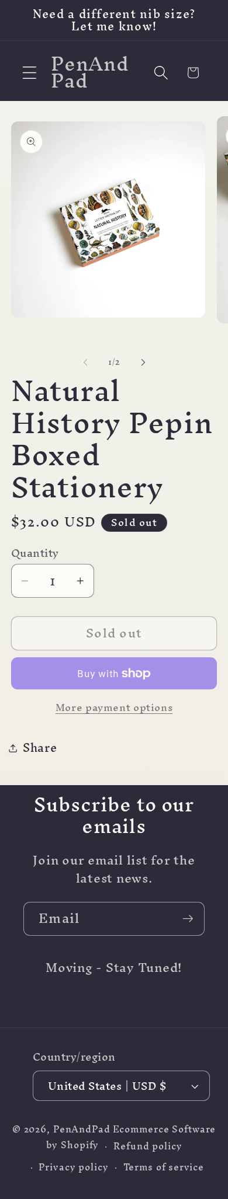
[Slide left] (85, 362)
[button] (29, 73)
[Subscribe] (188, 919)
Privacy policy (73, 1167)
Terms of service (163, 1167)
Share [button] (40, 747)
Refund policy (147, 1146)
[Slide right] (143, 362)
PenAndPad (81, 1129)
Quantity (35, 553)
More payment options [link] (114, 707)
